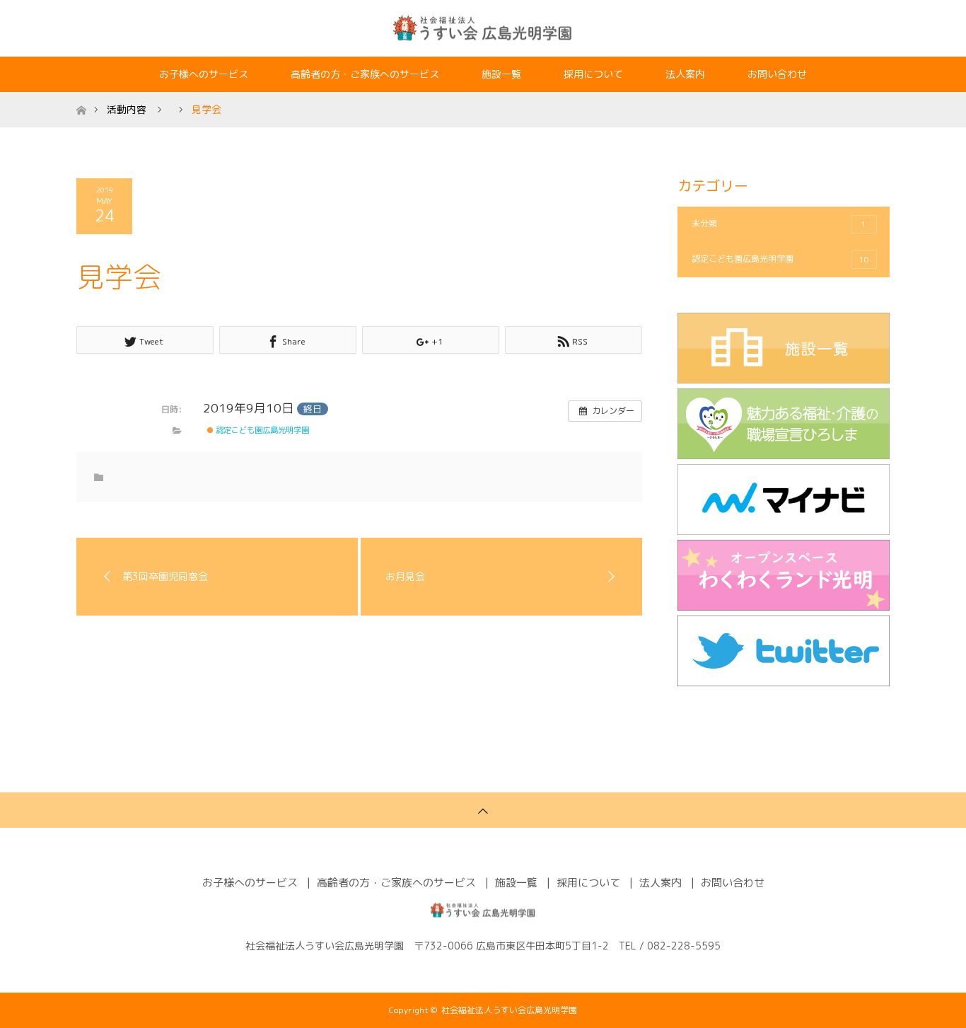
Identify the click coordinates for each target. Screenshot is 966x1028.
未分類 (779, 223)
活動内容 (126, 109)
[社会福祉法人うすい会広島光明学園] (483, 27)
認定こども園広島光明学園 (261, 430)
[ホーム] (81, 97)
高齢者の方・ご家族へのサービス (365, 74)
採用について (593, 74)
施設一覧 (501, 74)
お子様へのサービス (203, 74)
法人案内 (685, 74)
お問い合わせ (777, 74)
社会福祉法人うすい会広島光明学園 (509, 1010)
